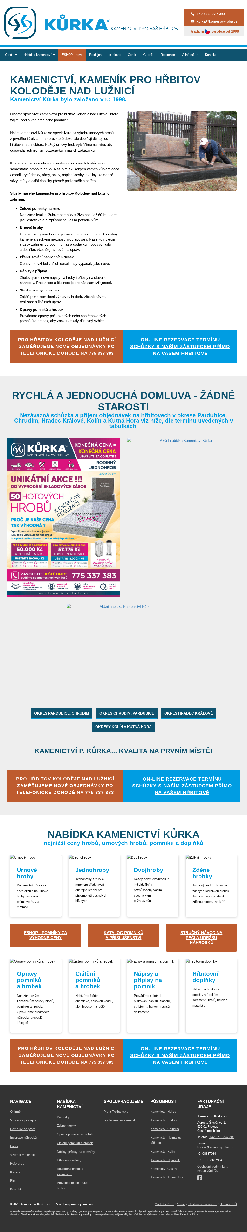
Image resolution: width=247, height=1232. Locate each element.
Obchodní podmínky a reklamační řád (212, 1168)
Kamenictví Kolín (163, 1151)
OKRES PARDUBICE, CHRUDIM (61, 713)
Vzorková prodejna (23, 1120)
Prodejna (95, 55)
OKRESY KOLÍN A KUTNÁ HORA (123, 727)
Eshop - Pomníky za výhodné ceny (45, 935)
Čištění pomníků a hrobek (75, 1143)
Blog (13, 1180)
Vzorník (148, 55)
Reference (168, 55)
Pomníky (63, 1117)
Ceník (132, 55)
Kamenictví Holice (163, 1111)
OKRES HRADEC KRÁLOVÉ (188, 713)
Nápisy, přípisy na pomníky (76, 1152)
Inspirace (114, 55)
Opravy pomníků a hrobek (75, 1134)
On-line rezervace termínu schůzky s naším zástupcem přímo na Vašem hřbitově (180, 346)
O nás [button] (9, 55)
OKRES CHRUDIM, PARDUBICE (126, 713)
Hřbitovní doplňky (69, 1160)
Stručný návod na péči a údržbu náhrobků (201, 937)
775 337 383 (101, 353)
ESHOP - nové (72, 55)
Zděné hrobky (66, 1125)
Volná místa (190, 55)
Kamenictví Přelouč (164, 1120)
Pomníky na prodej (23, 1129)
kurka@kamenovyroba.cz (215, 1147)
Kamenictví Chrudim (165, 1129)
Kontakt (210, 55)
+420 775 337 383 (221, 1137)
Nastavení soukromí (202, 1204)
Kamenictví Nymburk (165, 1160)
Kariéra (15, 1172)
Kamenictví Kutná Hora (167, 1177)
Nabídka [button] (38, 55)
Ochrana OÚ (228, 1204)
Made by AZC (164, 1204)
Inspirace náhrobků (23, 1137)
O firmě (15, 1111)
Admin (181, 1204)
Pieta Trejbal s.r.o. (116, 1111)
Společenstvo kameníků (120, 1120)
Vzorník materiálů (22, 1155)
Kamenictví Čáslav (164, 1169)
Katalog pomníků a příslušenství (123, 935)
